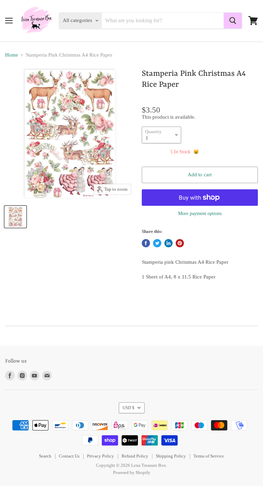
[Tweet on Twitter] (157, 243)
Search (45, 456)
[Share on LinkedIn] (168, 243)
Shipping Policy (171, 456)
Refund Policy (135, 456)
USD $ (128, 407)
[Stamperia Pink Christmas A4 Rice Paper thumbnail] (15, 217)
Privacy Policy (100, 456)
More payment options (200, 213)
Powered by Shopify (131, 472)
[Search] (233, 20)
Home (11, 55)
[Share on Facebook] (146, 243)
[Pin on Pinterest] (180, 243)
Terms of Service (208, 456)
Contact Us (69, 456)
